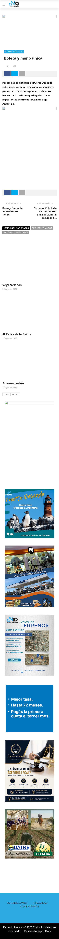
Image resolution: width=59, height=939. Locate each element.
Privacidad (40, 902)
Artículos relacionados (16, 228)
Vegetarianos (12, 285)
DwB (48, 931)
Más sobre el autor (42, 228)
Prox (14, 394)
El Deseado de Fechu (14, 51)
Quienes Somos (17, 902)
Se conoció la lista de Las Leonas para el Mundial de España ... (45, 213)
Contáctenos (29, 906)
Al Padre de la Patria (16, 334)
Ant (8, 394)
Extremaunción (13, 383)
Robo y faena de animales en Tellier (12, 211)
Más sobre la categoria (16, 232)
